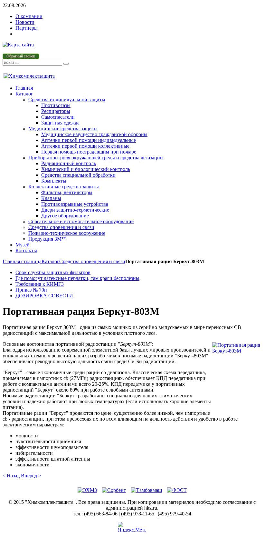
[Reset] (66, 64)
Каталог (50, 261)
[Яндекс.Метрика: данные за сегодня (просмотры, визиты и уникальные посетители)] (132, 527)
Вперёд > (31, 475)
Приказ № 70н (31, 290)
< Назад (11, 475)
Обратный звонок (20, 56)
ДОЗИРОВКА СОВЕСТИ (44, 295)
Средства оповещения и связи (92, 261)
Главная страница (22, 261)
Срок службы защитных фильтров (52, 272)
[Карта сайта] (18, 44)
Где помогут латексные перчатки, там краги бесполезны (77, 278)
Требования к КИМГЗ (39, 284)
